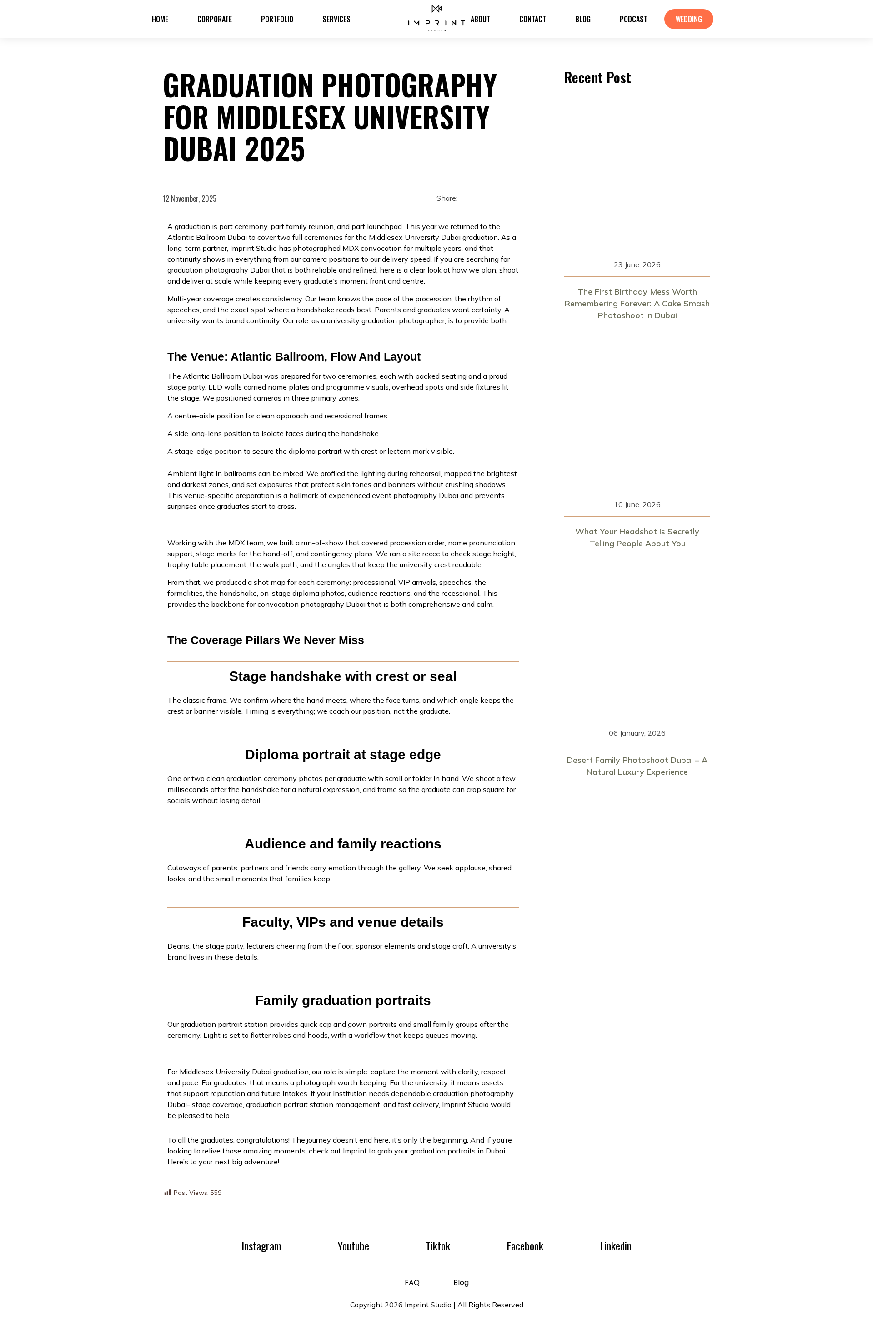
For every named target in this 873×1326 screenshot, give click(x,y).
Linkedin (616, 1245)
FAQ (412, 1283)
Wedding (689, 19)
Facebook (525, 1245)
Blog (461, 1283)
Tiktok (438, 1245)
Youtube (353, 1245)
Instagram (261, 1245)
